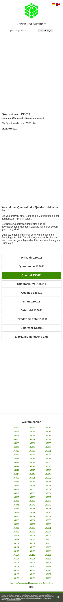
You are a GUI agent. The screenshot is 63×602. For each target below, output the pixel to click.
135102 (32, 543)
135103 (48, 543)
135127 (48, 574)
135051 (32, 478)
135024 (32, 443)
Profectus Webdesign (19, 583)
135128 (16, 578)
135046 (48, 470)
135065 (16, 497)
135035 (16, 459)
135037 (48, 459)
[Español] (53, 4)
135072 (32, 505)
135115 (48, 559)
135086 (16, 524)
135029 (16, 451)
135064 (48, 493)
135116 (16, 563)
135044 (16, 470)
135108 (32, 551)
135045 (32, 470)
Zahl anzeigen (46, 30)
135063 (32, 493)
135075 (32, 509)
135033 (32, 455)
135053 (16, 482)
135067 (48, 497)
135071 (16, 505)
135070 (48, 501)
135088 (48, 524)
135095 (16, 536)
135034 (48, 455)
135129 (32, 578)
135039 (32, 462)
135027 (32, 447)
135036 (32, 459)
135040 (48, 462)
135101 (16, 543)
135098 (16, 539)
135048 (32, 474)
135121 (48, 566)
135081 (32, 516)
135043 (48, 466)
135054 (32, 482)
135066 (32, 497)
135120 (32, 566)
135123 (32, 570)
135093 (32, 532)
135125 (16, 574)
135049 (48, 474)
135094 (48, 532)
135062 (16, 493)
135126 (32, 574)
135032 (16, 455)
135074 (16, 509)
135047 (16, 474)
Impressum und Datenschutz (41, 583)
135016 (48, 432)
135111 (32, 555)
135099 (32, 539)
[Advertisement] (31, 67)
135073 (48, 505)
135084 (32, 520)
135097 (48, 536)
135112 (48, 555)
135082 (48, 516)
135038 (16, 462)
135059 (16, 489)
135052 (48, 478)
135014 (16, 432)
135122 (16, 570)
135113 (16, 559)
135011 (16, 428)
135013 (48, 428)
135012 (32, 428)
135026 (16, 447)
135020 (16, 439)
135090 (32, 528)
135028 (48, 447)
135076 (48, 509)
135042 (32, 466)
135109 (48, 551)
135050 (16, 478)
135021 (32, 439)
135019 (48, 435)
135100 (48, 539)
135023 (16, 443)
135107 (16, 551)
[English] (58, 4)
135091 (48, 528)
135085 (48, 520)
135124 (48, 570)
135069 (32, 501)
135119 (16, 566)
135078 (32, 513)
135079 (48, 513)
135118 (48, 563)
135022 (48, 439)
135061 (48, 489)
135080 (16, 516)
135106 (48, 547)
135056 (16, 486)
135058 (48, 486)
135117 (32, 563)
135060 (32, 489)
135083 (16, 520)
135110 (16, 555)
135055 (48, 482)
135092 (16, 532)
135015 (32, 432)
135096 (32, 536)
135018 (32, 435)
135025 (48, 443)
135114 (32, 559)
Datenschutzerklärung (14, 599)
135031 (48, 451)
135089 (16, 528)
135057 (32, 486)
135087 (32, 524)
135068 (16, 501)
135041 (16, 466)
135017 (16, 435)
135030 (32, 451)
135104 (16, 547)
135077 (16, 513)
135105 (32, 547)
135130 (48, 578)
